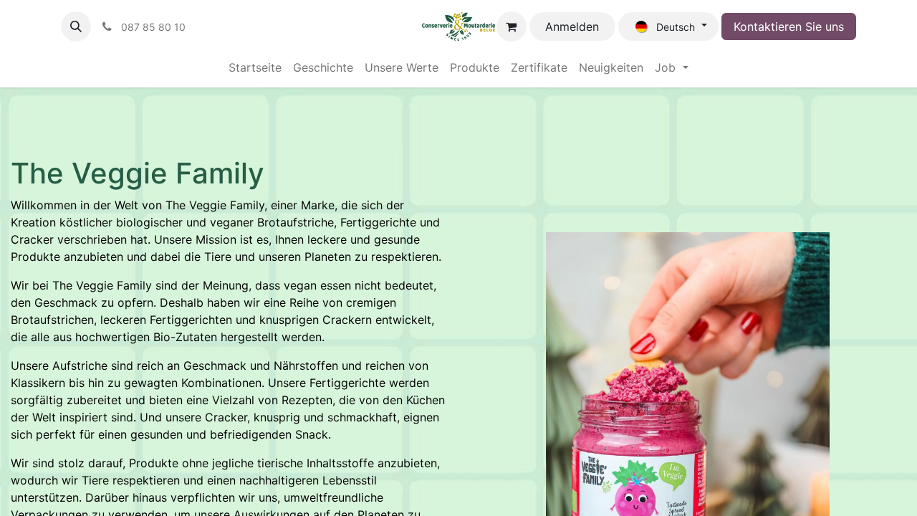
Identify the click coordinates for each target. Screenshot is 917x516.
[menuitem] (255, 67)
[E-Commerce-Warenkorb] (511, 26)
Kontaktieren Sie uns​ (789, 26)
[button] (76, 26)
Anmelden (572, 26)
